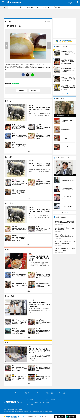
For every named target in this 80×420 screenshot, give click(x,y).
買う (38, 7)
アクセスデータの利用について (34, 402)
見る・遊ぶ (30, 7)
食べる (21, 7)
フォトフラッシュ (10, 22)
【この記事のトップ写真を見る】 (36, 67)
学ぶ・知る (57, 7)
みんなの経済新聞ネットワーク (11, 417)
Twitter (71, 3)
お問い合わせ (46, 402)
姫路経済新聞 (14, 2)
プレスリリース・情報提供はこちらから (52, 400)
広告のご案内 (30, 404)
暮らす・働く (46, 7)
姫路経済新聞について (32, 400)
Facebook (68, 3)
